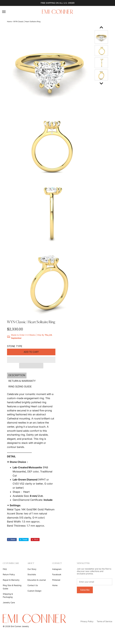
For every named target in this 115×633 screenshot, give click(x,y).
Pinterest (56, 580)
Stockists (31, 574)
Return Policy (9, 574)
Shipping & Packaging (8, 595)
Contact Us (32, 585)
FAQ (5, 569)
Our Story (31, 569)
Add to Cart (31, 351)
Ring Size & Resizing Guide (12, 587)
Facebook (56, 574)
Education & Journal (36, 580)
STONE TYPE (14, 346)
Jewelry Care (9, 602)
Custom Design (34, 591)
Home (9, 21)
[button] (31, 360)
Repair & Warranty (11, 580)
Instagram (56, 569)
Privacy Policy (87, 621)
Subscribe (84, 590)
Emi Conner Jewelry (20, 626)
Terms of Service (104, 621)
